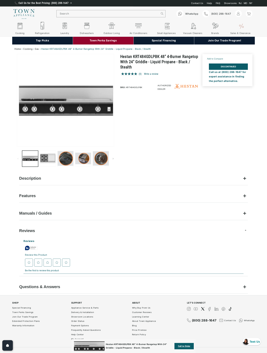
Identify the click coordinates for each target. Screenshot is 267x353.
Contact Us (197, 3)
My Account (77, 339)
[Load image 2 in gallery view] (48, 159)
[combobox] (108, 13)
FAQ (218, 3)
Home (18, 49)
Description (30, 178)
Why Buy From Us (141, 307)
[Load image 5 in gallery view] (101, 159)
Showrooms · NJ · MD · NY (238, 3)
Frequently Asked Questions (86, 330)
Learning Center (140, 316)
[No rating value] (130, 74)
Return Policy (139, 334)
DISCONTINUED (228, 67)
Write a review (151, 73)
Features (27, 195)
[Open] (7, 345)
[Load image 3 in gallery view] (65, 159)
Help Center (77, 334)
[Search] (162, 13)
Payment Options (80, 325)
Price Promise (139, 330)
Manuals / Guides (35, 213)
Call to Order (184, 346)
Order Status (78, 321)
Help (209, 3)
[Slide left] (18, 158)
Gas (37, 49)
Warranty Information (23, 325)
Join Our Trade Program (25, 316)
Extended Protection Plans (26, 321)
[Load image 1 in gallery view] (30, 159)
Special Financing (21, 307)
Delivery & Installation (82, 312)
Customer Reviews (142, 312)
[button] (249, 13)
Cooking (27, 49)
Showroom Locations (82, 316)
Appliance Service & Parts (85, 307)
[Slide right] (113, 158)
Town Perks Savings (23, 312)
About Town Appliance (144, 321)
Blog (134, 325)
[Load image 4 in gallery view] (83, 159)
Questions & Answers (39, 286)
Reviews (27, 230)
